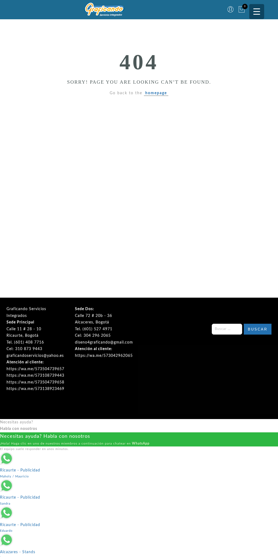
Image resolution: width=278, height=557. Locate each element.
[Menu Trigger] (256, 11)
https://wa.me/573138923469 (35, 389)
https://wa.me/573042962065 (104, 356)
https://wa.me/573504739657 (35, 369)
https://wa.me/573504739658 (35, 382)
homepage (156, 93)
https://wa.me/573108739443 (35, 375)
